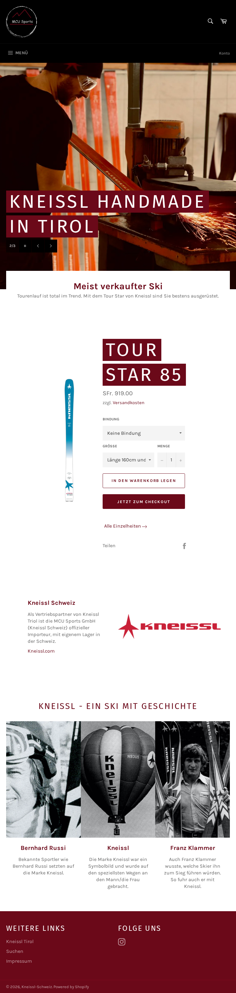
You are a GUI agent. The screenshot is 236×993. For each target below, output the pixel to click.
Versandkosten (128, 402)
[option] (118, 176)
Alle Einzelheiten (122, 526)
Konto (224, 53)
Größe (110, 446)
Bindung (111, 419)
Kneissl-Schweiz (37, 986)
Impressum (19, 961)
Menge (163, 446)
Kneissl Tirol (19, 941)
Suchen (14, 951)
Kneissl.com (41, 651)
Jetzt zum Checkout (143, 501)
